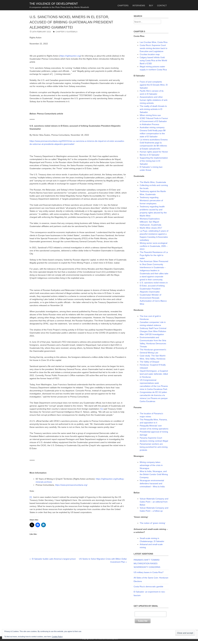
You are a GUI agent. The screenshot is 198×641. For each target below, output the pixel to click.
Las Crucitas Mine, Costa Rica (153, 42)
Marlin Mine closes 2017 (151, 228)
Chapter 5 (61, 32)
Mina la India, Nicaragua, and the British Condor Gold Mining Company (154, 474)
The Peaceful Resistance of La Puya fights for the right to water (154, 255)
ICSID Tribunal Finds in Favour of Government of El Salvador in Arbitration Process (154, 121)
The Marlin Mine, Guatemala (153, 182)
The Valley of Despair (149, 362)
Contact (162, 5)
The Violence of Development (53, 3)
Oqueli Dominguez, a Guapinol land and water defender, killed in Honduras (154, 374)
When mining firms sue (150, 115)
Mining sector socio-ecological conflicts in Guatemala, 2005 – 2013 (154, 246)
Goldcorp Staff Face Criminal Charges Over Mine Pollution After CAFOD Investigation (153, 331)
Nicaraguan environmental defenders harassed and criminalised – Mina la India (152, 483)
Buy (151, 5)
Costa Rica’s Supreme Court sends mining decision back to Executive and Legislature (153, 48)
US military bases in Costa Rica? (149, 572)
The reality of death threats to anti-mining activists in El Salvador (153, 109)
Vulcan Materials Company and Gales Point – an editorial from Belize (154, 502)
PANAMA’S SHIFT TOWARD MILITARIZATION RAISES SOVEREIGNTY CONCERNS (147, 563)
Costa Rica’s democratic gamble (148, 586)
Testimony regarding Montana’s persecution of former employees (151, 200)
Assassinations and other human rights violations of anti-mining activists (154, 100)
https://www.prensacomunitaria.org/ (71, 485)
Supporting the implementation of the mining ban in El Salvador (154, 161)
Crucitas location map (150, 54)
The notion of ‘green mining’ (152, 523)
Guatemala (72, 32)
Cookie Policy (57, 637)
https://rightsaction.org (70, 56)
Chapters (123, 5)
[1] (101, 409)
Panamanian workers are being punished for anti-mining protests (154, 447)
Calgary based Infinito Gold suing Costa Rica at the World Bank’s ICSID (153, 60)
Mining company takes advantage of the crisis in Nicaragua (151, 465)
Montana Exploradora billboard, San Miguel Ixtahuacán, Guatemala (150, 222)
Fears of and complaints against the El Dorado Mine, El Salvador (154, 85)
